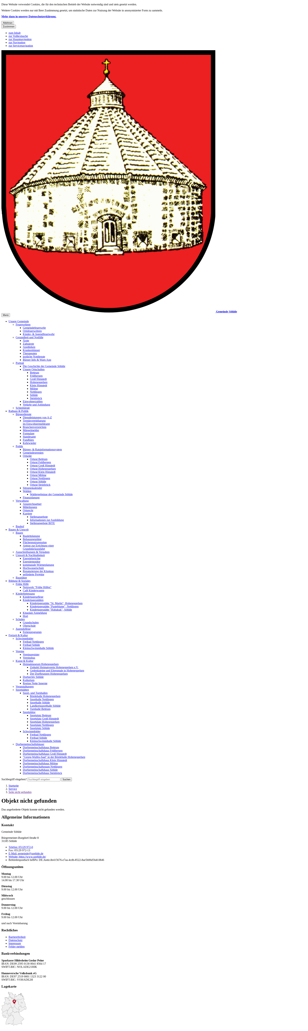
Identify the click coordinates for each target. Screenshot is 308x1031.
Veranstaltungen (25, 686)
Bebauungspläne (32, 539)
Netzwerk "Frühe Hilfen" (37, 587)
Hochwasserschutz (33, 568)
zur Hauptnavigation (20, 39)
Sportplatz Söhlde (40, 728)
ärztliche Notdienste (34, 356)
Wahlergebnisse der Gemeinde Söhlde (51, 494)
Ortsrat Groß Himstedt (42, 465)
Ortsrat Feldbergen (40, 462)
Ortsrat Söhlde (38, 481)
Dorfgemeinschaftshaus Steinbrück (42, 773)
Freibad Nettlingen (33, 641)
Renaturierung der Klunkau (38, 571)
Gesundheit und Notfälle (29, 337)
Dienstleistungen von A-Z (37, 417)
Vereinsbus (29, 657)
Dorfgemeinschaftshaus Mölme (40, 763)
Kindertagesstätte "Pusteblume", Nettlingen (54, 606)
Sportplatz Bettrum (40, 715)
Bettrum (34, 372)
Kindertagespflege (33, 596)
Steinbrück (36, 398)
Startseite (14, 785)
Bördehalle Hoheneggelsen (45, 696)
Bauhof (20, 526)
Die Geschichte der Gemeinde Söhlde (44, 366)
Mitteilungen (30, 507)
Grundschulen (31, 622)
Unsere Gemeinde (19, 321)
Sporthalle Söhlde (40, 702)
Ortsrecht (28, 510)
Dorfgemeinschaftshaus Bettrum (41, 747)
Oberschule (29, 625)
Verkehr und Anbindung (36, 404)
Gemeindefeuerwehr (34, 327)
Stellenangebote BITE (42, 523)
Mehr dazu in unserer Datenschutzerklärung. (28, 16)
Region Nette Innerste (35, 683)
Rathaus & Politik (19, 411)
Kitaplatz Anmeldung (35, 612)
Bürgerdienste (23, 414)
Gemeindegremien (33, 452)
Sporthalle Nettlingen (42, 699)
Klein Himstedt (38, 385)
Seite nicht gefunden (20, 792)
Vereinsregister (31, 654)
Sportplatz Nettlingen (42, 724)
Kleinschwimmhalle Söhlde (38, 648)
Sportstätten (22, 689)
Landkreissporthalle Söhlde (45, 705)
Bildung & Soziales (19, 580)
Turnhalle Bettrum (40, 708)
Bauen (19, 532)
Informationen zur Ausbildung (47, 519)
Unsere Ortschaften (34, 369)
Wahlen (27, 491)
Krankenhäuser (31, 350)
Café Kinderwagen (33, 590)
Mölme (34, 388)
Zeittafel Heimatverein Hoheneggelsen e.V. (54, 667)
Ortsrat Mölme (38, 475)
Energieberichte (31, 558)
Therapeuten (30, 353)
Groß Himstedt (38, 379)
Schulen (20, 619)
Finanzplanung (31, 497)
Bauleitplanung (31, 535)
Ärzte (26, 340)
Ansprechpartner (32, 503)
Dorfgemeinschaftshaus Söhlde (40, 769)
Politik (19, 446)
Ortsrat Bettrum (38, 459)
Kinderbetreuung (25, 593)
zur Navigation (17, 42)
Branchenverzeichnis (34, 427)
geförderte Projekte (33, 574)
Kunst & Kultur (24, 660)
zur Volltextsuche (18, 36)
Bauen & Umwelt (19, 529)
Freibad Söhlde (31, 644)
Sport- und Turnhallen (35, 692)
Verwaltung (22, 500)
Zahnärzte (28, 343)
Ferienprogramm (32, 632)
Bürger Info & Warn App (37, 359)
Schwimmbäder (24, 638)
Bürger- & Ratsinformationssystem (42, 449)
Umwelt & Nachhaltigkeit (30, 555)
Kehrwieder (29, 443)
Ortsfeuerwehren (32, 330)
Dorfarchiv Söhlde (33, 676)
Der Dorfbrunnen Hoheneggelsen (49, 673)
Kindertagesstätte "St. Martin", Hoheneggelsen (56, 603)
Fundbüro (28, 439)
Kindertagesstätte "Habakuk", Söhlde (51, 609)
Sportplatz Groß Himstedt (44, 718)
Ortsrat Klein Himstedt (42, 471)
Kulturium (28, 680)
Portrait (20, 362)
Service (13, 788)
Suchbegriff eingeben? (14, 779)
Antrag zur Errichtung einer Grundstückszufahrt (38, 547)
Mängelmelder (31, 430)
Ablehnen (7, 23)
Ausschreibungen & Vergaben (33, 551)
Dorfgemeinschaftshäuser (30, 744)
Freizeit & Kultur (18, 635)
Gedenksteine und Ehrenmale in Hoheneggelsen (57, 670)
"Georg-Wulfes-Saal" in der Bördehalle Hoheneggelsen (54, 757)
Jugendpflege (23, 628)
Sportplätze (29, 712)
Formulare (28, 433)
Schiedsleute (23, 407)
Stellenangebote (39, 516)
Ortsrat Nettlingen (40, 478)
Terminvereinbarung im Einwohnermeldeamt (36, 422)
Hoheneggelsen (38, 382)
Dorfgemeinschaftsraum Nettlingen (42, 766)
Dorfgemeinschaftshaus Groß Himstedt (45, 753)
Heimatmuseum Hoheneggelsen (41, 664)
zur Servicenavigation (21, 45)
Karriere (27, 513)
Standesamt (29, 436)
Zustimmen (8, 26)
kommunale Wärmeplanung (38, 564)
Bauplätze (21, 577)
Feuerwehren (23, 324)
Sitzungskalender (32, 487)
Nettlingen (36, 391)
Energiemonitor (31, 561)
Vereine (20, 651)
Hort (25, 616)
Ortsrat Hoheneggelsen (43, 468)
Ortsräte (27, 455)
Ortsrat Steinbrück (40, 484)
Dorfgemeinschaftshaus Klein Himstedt (45, 760)
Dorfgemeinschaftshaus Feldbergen (43, 750)
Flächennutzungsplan (35, 542)
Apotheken (29, 346)
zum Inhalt (14, 32)
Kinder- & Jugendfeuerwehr (39, 334)
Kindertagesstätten (33, 600)
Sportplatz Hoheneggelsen (45, 721)
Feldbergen (36, 375)
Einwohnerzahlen (33, 401)
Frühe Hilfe (22, 584)
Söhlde (34, 395)
